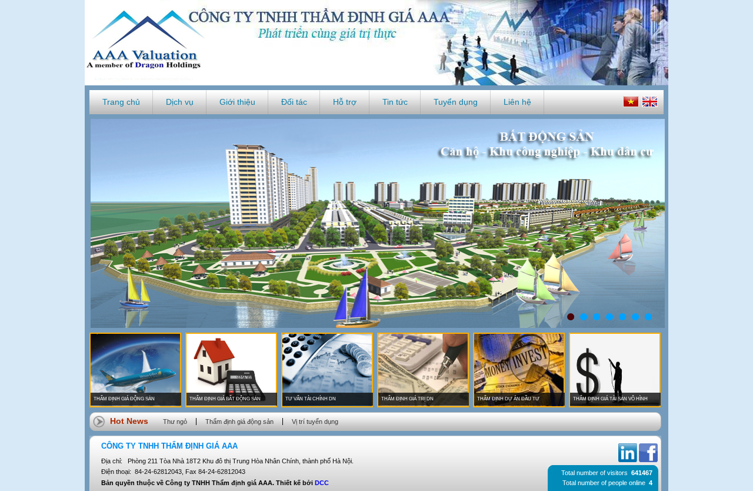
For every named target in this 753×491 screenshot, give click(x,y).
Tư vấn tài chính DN (310, 399)
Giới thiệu (237, 102)
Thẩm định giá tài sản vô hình (610, 399)
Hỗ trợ (344, 102)
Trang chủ (121, 102)
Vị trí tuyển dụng (315, 421)
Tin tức (395, 102)
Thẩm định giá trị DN (407, 399)
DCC (322, 482)
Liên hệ (517, 102)
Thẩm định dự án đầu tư (508, 399)
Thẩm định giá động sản (124, 399)
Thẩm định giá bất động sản (225, 399)
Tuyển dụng (456, 102)
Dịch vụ (180, 102)
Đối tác (294, 102)
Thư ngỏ (175, 421)
